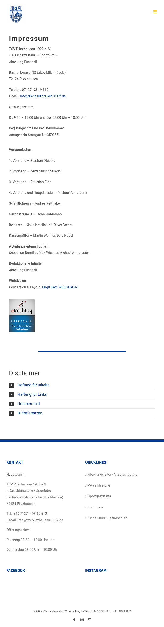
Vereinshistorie (99, 485)
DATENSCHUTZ (122, 611)
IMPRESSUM (100, 611)
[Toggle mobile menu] (155, 12)
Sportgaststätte (99, 496)
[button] (82, 385)
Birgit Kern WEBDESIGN (60, 287)
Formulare (95, 507)
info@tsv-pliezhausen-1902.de (43, 96)
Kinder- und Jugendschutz (107, 518)
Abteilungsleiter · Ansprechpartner (113, 474)
